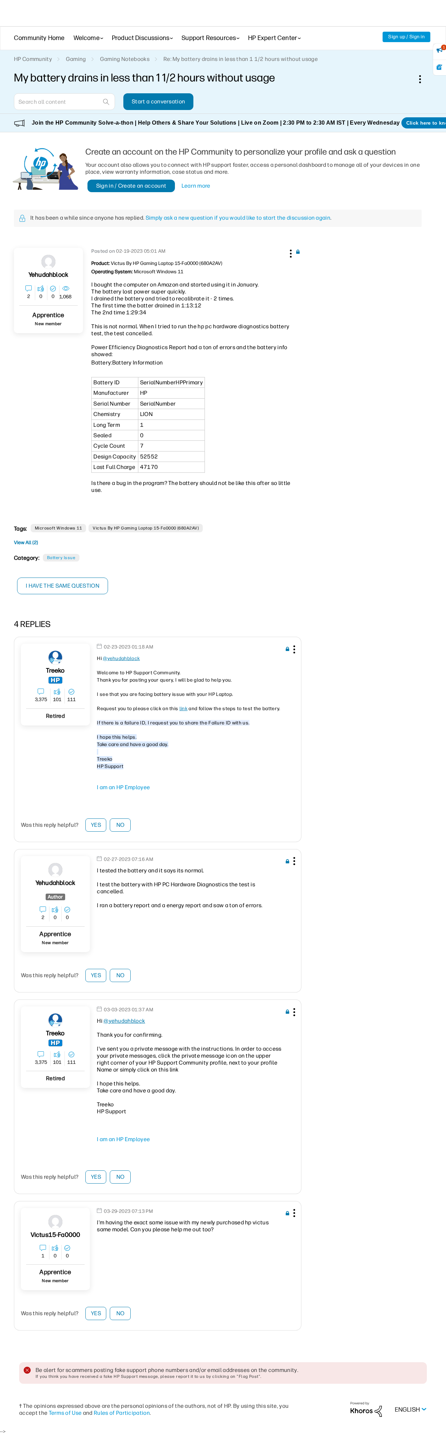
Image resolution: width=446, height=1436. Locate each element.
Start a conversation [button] (158, 101)
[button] (290, 252)
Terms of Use (65, 1413)
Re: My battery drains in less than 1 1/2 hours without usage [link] (240, 59)
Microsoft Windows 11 (58, 528)
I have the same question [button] (62, 585)
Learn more (196, 185)
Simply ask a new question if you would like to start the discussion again (238, 217)
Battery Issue (61, 557)
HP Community (33, 59)
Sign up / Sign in (406, 37)
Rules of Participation (122, 1413)
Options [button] (424, 79)
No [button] (120, 825)
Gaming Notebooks (124, 59)
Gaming (76, 59)
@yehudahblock (121, 658)
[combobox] (64, 101)
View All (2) (26, 543)
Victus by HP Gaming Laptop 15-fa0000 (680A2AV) (146, 528)
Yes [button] (96, 825)
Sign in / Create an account (131, 185)
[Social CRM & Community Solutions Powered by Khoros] (366, 1409)
